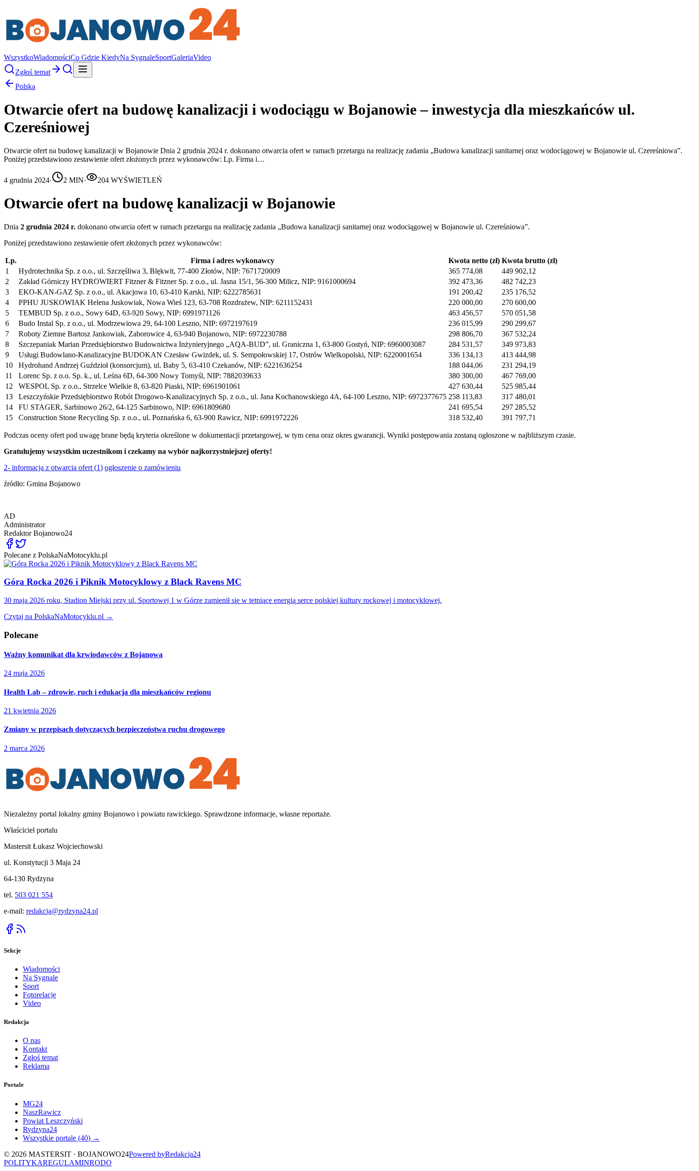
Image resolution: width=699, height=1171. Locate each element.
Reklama (36, 1066)
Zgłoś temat (40, 1057)
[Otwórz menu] (82, 70)
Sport (163, 57)
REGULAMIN (66, 1163)
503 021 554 (34, 895)
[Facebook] (9, 932)
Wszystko (18, 57)
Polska (25, 86)
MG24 (33, 1104)
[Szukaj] (9, 72)
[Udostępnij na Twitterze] (21, 546)
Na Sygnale (137, 57)
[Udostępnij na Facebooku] (9, 546)
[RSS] (21, 932)
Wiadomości (51, 57)
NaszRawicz (42, 1112)
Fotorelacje (39, 995)
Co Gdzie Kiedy (95, 57)
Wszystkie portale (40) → (61, 1138)
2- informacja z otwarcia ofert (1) (53, 467)
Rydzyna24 (40, 1129)
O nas (31, 1040)
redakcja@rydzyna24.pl (62, 911)
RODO (100, 1163)
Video (202, 57)
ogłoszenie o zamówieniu (143, 467)
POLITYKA (23, 1163)
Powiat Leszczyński (53, 1121)
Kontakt (35, 1049)
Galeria (182, 57)
